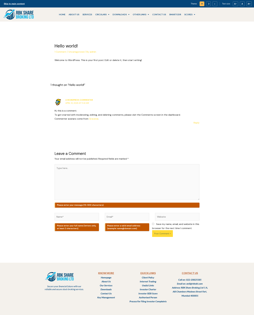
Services (87, 14)
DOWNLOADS (120, 14)
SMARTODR (175, 14)
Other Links (139, 14)
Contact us (159, 14)
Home (62, 14)
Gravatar (93, 118)
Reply (196, 122)
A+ (249, 4)
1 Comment (60, 51)
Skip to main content (14, 3)
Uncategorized (76, 51)
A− (235, 4)
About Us (74, 14)
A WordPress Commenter (79, 100)
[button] (102, 14)
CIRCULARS (101, 14)
